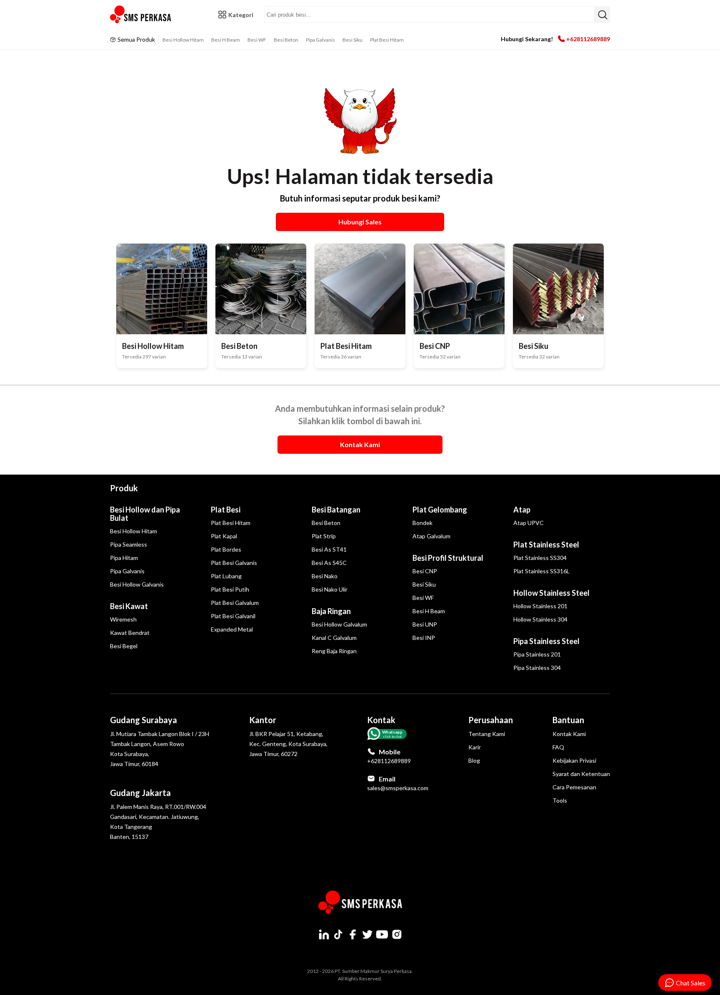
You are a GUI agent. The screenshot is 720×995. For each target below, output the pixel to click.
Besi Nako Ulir (330, 589)
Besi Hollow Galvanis (137, 584)
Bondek (422, 522)
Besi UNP (424, 624)
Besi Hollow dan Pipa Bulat (145, 513)
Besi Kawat (129, 606)
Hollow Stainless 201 (540, 605)
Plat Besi (225, 509)
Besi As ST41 (329, 549)
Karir (474, 747)
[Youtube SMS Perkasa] (382, 934)
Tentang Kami (486, 733)
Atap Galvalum (431, 536)
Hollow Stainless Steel (551, 593)
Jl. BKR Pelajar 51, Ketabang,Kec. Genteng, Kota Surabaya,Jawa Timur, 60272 (288, 743)
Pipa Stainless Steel (546, 641)
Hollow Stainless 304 (540, 619)
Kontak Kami (569, 733)
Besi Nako (325, 576)
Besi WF (257, 40)
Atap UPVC (528, 522)
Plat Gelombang (439, 509)
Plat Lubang (226, 576)
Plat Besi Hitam (387, 40)
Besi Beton (286, 40)
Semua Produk (136, 39)
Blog (474, 760)
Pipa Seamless (128, 544)
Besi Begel (124, 645)
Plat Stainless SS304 (540, 557)
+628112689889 (588, 38)
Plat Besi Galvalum (235, 602)
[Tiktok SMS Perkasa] (338, 934)
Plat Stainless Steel (546, 544)
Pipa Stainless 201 (537, 654)
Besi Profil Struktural (447, 558)
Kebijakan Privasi (574, 760)
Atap (521, 509)
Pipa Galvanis (320, 40)
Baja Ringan (331, 611)
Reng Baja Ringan (334, 650)
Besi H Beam (225, 40)
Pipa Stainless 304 (537, 667)
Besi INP (423, 637)
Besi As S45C (329, 562)
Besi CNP (424, 571)
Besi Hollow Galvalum (339, 624)
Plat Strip (324, 536)
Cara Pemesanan (574, 787)
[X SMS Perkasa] (367, 934)
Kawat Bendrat (130, 632)
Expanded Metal (232, 629)
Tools (559, 800)
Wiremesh (123, 619)
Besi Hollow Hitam (183, 40)
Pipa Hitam (124, 557)
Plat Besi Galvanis (234, 562)
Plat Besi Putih (230, 589)
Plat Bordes (226, 549)
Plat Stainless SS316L (541, 571)
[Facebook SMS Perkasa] (353, 934)
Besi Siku (352, 40)
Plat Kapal (224, 536)
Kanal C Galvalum (334, 637)
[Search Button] (602, 14)
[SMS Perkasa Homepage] (141, 14)
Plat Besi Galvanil (233, 615)
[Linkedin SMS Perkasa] (324, 934)
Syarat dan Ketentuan (581, 773)
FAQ (558, 747)
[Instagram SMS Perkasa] (396, 934)
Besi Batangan (336, 509)
